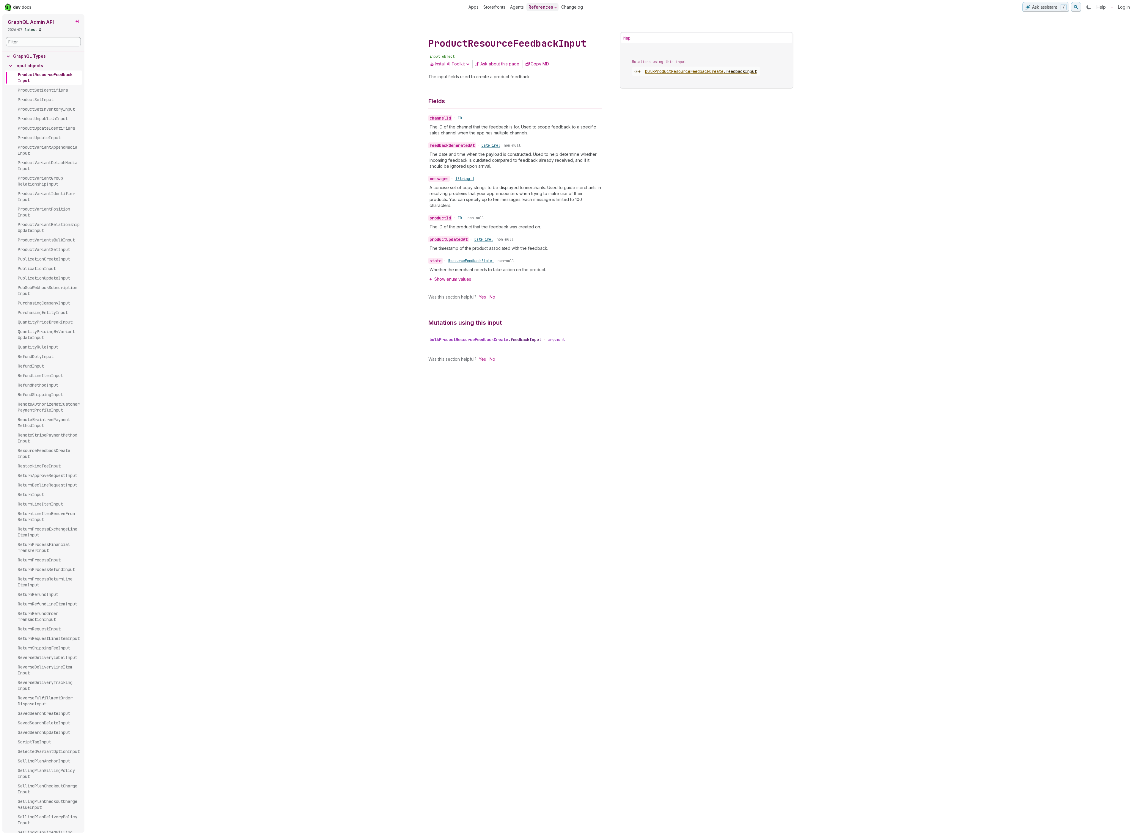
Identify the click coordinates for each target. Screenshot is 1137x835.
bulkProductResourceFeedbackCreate (485, 339)
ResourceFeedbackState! (471, 260)
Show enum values (452, 279)
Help (1101, 7)
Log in (1124, 7)
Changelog (572, 7)
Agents (517, 7)
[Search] (1076, 7)
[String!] (464, 178)
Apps (473, 7)
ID (460, 118)
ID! (461, 218)
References (541, 7)
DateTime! (491, 145)
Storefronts (494, 7)
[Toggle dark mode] (1089, 7)
